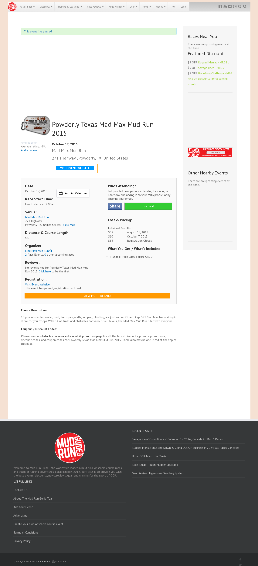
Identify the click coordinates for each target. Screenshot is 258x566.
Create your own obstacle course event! (38, 524)
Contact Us (20, 490)
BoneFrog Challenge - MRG (215, 73)
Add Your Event (23, 507)
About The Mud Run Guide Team (33, 498)
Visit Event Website (37, 284)
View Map (69, 225)
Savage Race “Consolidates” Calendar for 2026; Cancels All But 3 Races (177, 439)
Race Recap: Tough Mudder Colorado (155, 465)
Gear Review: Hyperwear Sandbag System (158, 473)
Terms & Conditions (25, 532)
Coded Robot (45, 561)
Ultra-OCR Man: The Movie (149, 456)
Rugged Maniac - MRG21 (213, 62)
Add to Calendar (76, 193)
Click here (45, 271)
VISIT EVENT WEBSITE (75, 168)
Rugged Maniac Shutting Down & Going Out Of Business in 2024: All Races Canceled (185, 448)
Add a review (29, 150)
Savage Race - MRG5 (211, 68)
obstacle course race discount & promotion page (71, 336)
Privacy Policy (21, 541)
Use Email (148, 206)
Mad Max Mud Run (37, 217)
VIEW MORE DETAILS (97, 296)
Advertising (20, 515)
